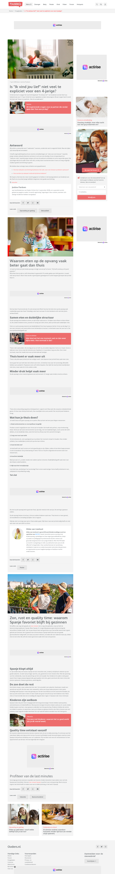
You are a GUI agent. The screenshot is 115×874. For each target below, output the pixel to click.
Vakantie (30, 716)
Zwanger (37, 4)
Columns (10, 862)
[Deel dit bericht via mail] (37, 203)
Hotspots (80, 4)
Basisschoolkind (37, 797)
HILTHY (37, 534)
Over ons (10, 869)
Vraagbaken (18, 11)
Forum (72, 4)
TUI (70, 610)
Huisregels (28, 856)
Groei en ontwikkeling (84, 120)
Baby (45, 4)
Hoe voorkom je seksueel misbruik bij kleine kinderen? (29, 173)
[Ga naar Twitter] (101, 846)
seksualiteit (14, 182)
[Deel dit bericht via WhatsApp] (33, 203)
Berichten (11, 866)
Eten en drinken (31, 336)
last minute (34, 626)
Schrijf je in (91, 197)
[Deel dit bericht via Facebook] (23, 203)
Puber (65, 4)
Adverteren (11, 864)
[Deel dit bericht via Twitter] (28, 203)
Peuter (51, 4)
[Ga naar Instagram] (105, 846)
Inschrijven (91, 861)
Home (11, 11)
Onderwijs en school (50, 827)
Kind (58, 4)
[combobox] (91, 187)
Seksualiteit (45, 211)
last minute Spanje (35, 782)
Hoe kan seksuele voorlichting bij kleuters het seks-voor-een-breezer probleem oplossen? (41, 170)
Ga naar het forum (91, 170)
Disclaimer (28, 858)
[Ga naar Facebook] (97, 846)
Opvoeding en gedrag (27, 211)
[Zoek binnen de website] (97, 4)
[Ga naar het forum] (101, 4)
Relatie (28, 104)
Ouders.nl (14, 846)
